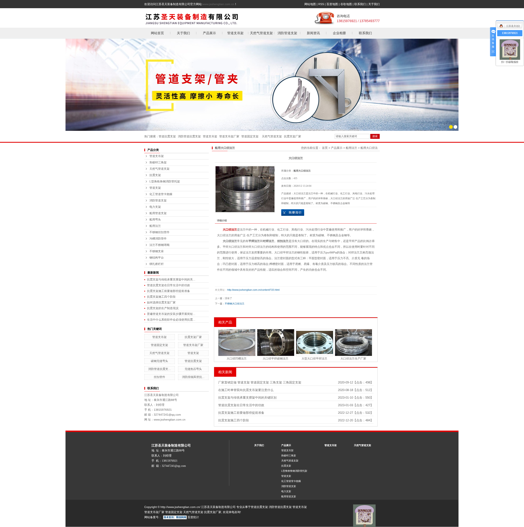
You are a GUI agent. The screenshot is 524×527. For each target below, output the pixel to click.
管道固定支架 (250, 136)
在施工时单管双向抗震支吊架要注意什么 (245, 390)
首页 (325, 147)
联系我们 (360, 4)
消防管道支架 (287, 33)
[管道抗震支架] (262, 84)
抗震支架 (155, 175)
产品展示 (209, 33)
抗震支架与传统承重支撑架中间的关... (171, 279)
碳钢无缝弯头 (159, 361)
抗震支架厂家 (292, 136)
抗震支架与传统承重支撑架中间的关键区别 (247, 397)
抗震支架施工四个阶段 (161, 296)
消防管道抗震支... (159, 369)
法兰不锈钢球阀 (159, 245)
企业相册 (339, 33)
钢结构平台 (156, 257)
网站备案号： (152, 517)
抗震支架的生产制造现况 (162, 308)
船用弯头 (155, 219)
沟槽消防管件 (158, 238)
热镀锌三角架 (158, 162)
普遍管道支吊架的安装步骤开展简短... (171, 314)
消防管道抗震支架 (189, 136)
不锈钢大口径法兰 (234, 303)
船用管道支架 (158, 213)
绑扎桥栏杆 (156, 264)
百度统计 (193, 517)
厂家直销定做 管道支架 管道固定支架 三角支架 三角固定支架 (259, 382)
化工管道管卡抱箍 (160, 194)
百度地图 (332, 4)
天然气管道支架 (261, 33)
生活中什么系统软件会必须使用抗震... (171, 319)
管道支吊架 (235, 33)
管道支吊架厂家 (229, 136)
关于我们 (374, 4)
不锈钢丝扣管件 (159, 232)
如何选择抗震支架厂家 (161, 302)
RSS (321, 4)
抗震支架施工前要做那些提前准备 (168, 291)
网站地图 (310, 4)
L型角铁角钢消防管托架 (164, 181)
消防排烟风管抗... (193, 377)
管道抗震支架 (167, 136)
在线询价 (292, 212)
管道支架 (155, 187)
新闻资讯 (313, 33)
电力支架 (155, 206)
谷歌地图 (346, 4)
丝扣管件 (159, 377)
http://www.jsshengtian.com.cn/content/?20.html (253, 289)
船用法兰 (155, 225)
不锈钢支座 (156, 251)
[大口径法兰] (245, 189)
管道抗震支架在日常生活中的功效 (168, 285)
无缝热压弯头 (193, 369)
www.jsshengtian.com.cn (218, 4)
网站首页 (157, 33)
